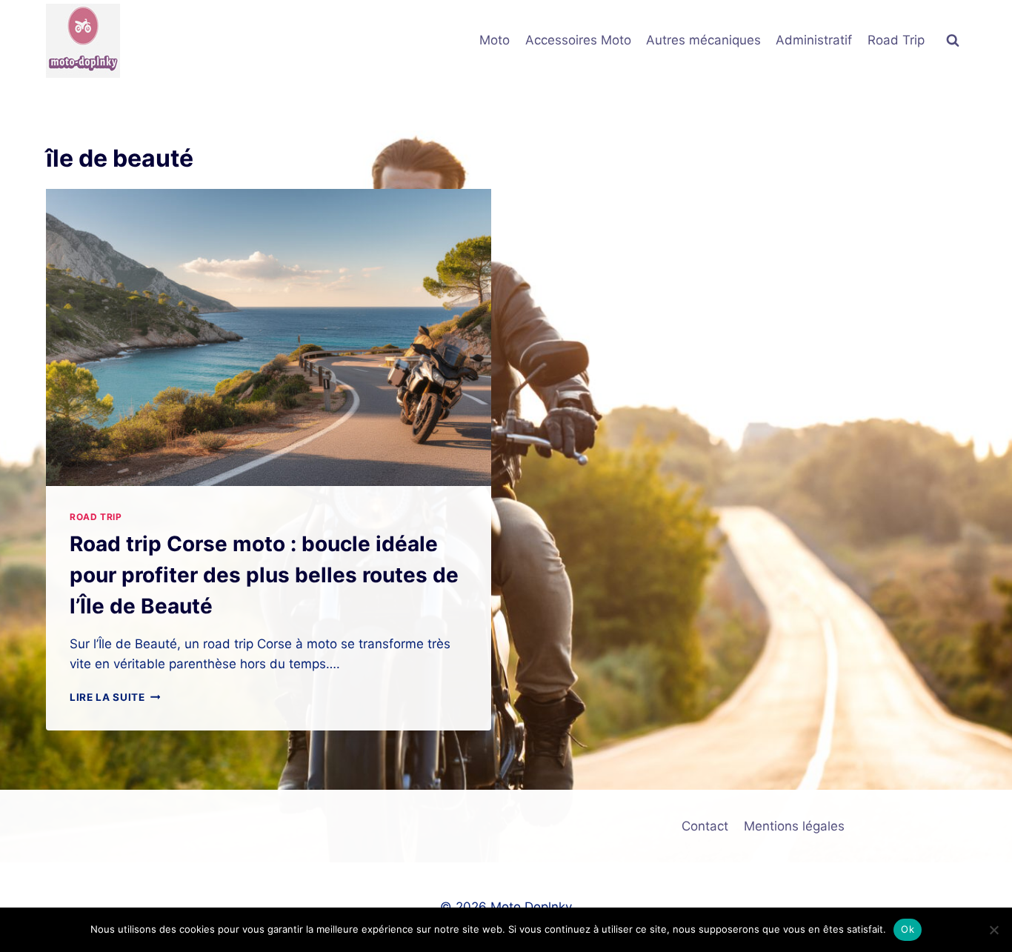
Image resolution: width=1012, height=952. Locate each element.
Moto (494, 40)
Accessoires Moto (578, 40)
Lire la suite (115, 697)
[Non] (993, 929)
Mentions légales (794, 826)
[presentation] (268, 337)
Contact (705, 826)
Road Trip (896, 40)
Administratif (814, 40)
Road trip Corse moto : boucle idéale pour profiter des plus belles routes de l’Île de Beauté (264, 575)
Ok (907, 929)
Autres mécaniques (703, 40)
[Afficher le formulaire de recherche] (952, 40)
